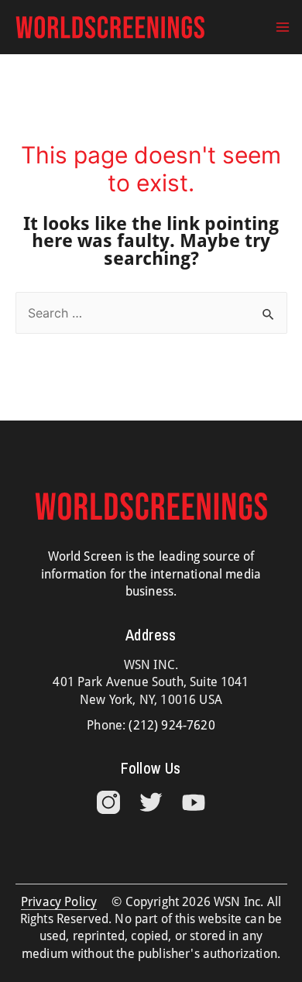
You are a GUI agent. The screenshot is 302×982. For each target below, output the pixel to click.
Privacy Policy (59, 901)
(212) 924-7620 (171, 725)
